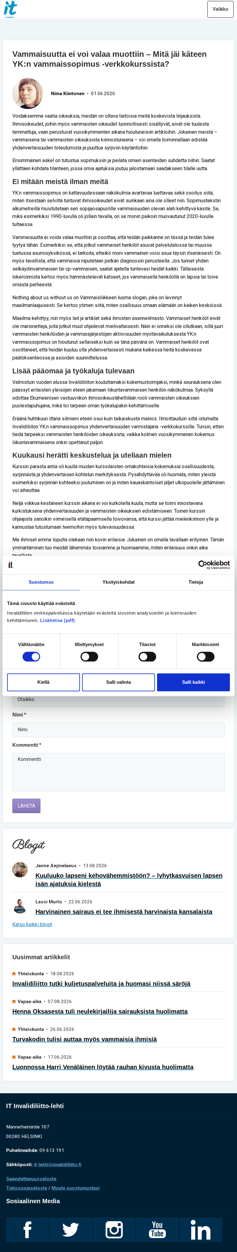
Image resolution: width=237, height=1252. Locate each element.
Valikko (220, 9)
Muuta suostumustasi (76, 1188)
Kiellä (43, 682)
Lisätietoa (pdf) (57, 620)
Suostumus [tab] (41, 582)
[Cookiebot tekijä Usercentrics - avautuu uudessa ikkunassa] (203, 564)
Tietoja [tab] (196, 582)
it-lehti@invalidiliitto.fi (57, 1164)
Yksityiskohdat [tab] (118, 582)
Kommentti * (26, 745)
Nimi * (19, 714)
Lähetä (26, 806)
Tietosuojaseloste (26, 1188)
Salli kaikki (193, 682)
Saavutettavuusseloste (31, 1179)
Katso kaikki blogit (32, 924)
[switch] (89, 657)
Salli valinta (118, 682)
